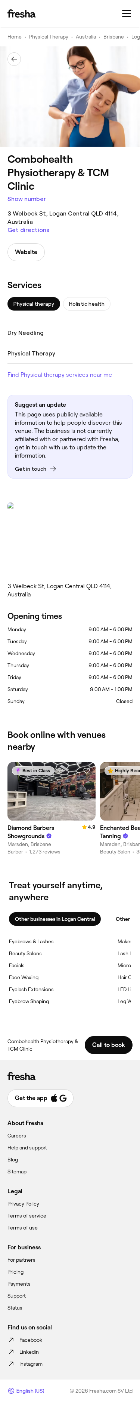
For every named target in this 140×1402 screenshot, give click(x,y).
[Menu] (127, 13)
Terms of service (26, 1216)
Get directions (28, 230)
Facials (17, 965)
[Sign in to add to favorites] (87, 771)
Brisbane (113, 37)
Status (14, 1308)
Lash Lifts (129, 953)
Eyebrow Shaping (29, 1001)
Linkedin (29, 1352)
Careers (16, 1136)
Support (16, 1296)
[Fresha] (21, 13)
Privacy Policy (23, 1204)
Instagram (31, 1364)
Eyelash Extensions (31, 989)
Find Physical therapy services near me (59, 375)
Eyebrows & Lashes (31, 941)
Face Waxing (23, 977)
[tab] (33, 304)
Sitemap (17, 1172)
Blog (12, 1160)
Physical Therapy (48, 37)
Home (14, 37)
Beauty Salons (25, 953)
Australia (86, 37)
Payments (19, 1284)
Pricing (15, 1272)
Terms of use (22, 1228)
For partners (21, 1260)
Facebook (30, 1340)
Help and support (27, 1148)
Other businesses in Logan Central (55, 919)
